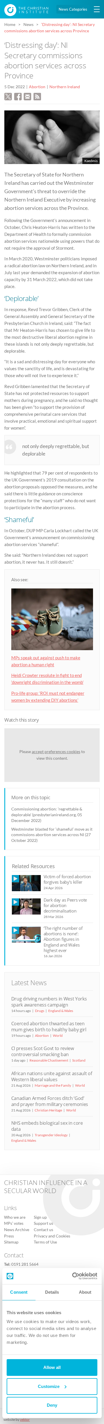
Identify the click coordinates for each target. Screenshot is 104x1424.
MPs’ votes (13, 1223)
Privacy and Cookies (52, 1236)
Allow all (52, 1367)
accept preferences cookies (56, 751)
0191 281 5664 (24, 1264)
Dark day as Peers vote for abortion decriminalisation (65, 905)
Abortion (37, 86)
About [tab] (85, 1292)
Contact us (43, 1229)
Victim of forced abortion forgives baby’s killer (67, 879)
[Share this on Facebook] (18, 96)
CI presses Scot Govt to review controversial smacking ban (42, 1051)
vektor (25, 1419)
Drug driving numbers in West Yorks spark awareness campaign (49, 1002)
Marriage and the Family (53, 1085)
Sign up (40, 1217)
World (58, 1035)
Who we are (14, 1217)
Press (9, 1236)
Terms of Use (45, 1242)
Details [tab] (52, 1292)
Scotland (79, 1060)
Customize (49, 1386)
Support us (43, 1223)
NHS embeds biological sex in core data (47, 1126)
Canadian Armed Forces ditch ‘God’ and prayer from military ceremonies (49, 1101)
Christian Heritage (48, 1110)
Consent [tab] (18, 1292)
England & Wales (60, 1011)
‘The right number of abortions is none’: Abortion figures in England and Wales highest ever (63, 939)
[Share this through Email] (27, 96)
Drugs (39, 1011)
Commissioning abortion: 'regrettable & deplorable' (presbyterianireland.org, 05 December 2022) (46, 814)
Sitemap (11, 1242)
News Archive (16, 1229)
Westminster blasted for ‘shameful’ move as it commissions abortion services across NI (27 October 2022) (51, 835)
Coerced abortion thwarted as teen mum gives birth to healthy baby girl (48, 1026)
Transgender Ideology (51, 1135)
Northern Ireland (64, 86)
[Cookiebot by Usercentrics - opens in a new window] (73, 1276)
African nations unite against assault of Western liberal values (51, 1076)
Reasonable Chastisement (48, 1060)
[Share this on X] (8, 96)
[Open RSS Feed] (37, 96)
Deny (52, 1405)
